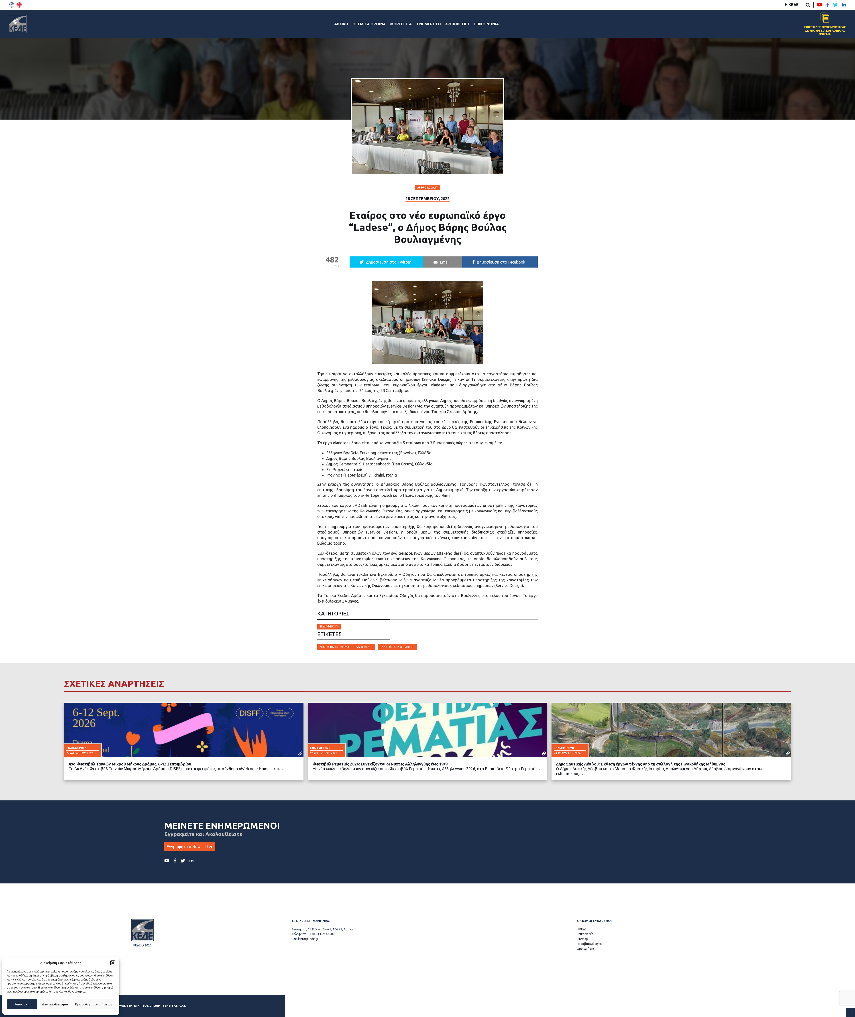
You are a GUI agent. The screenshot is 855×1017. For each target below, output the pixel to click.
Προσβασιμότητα (589, 944)
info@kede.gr (309, 939)
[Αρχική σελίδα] (18, 24)
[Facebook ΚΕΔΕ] (827, 5)
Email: (296, 939)
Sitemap (582, 939)
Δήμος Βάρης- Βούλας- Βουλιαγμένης (346, 647)
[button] (112, 963)
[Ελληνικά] (11, 5)
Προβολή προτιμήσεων (93, 1004)
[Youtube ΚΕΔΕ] (819, 5)
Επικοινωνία (585, 934)
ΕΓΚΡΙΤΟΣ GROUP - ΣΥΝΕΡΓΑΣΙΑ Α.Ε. (160, 1005)
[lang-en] (19, 5)
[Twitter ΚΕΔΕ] (835, 5)
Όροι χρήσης (586, 948)
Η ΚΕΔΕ (792, 4)
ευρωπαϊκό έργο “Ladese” (397, 647)
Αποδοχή (22, 1004)
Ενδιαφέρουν (329, 626)
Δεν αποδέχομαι (55, 1004)
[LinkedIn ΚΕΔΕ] (844, 5)
